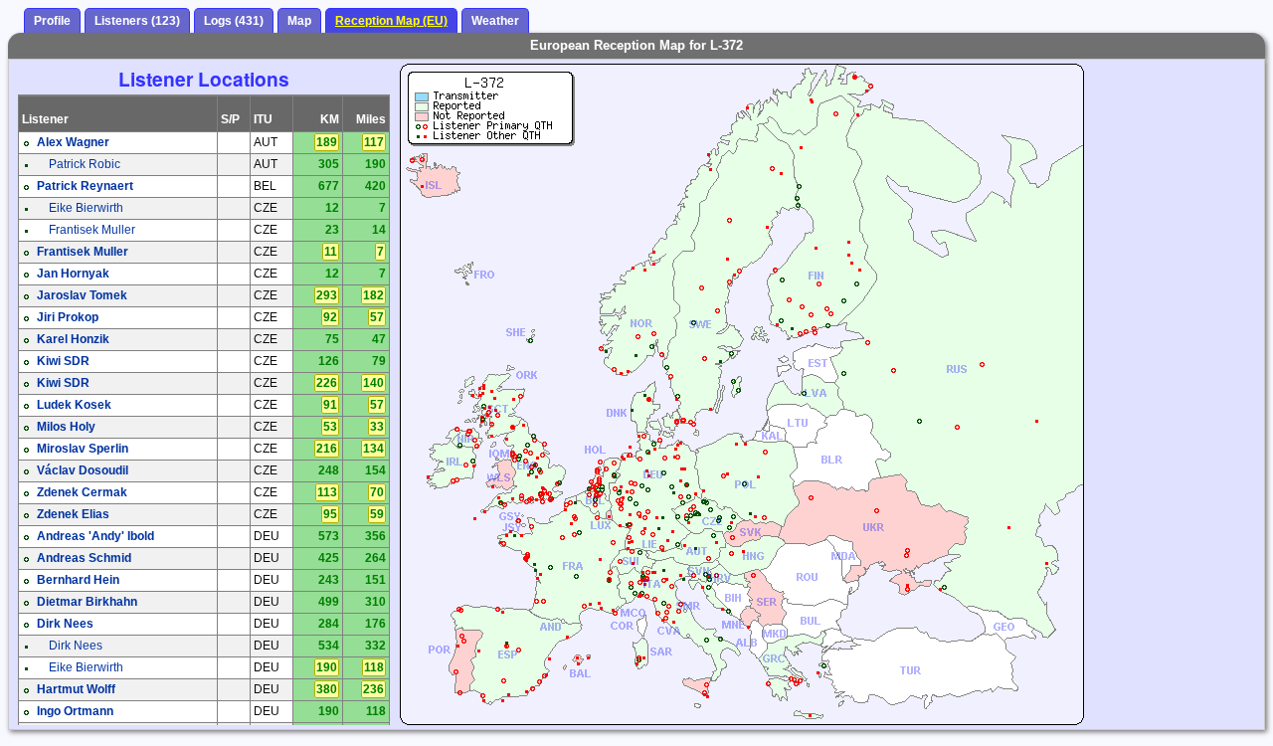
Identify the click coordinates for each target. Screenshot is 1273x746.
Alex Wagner (73, 142)
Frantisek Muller (92, 230)
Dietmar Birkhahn (87, 602)
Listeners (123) (137, 21)
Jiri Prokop (67, 317)
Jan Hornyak (73, 273)
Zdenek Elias (73, 514)
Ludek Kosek (74, 405)
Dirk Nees (65, 624)
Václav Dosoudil (82, 470)
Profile (52, 21)
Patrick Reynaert (85, 186)
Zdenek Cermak (82, 492)
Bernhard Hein (78, 580)
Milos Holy (66, 427)
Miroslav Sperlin (82, 449)
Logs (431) (234, 21)
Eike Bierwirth (86, 208)
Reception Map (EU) (391, 21)
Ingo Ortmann (75, 711)
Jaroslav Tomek (82, 295)
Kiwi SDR (63, 361)
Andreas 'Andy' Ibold (95, 536)
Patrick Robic (84, 164)
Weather (495, 21)
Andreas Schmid (84, 558)
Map (299, 21)
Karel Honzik (73, 339)
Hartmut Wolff (76, 689)
